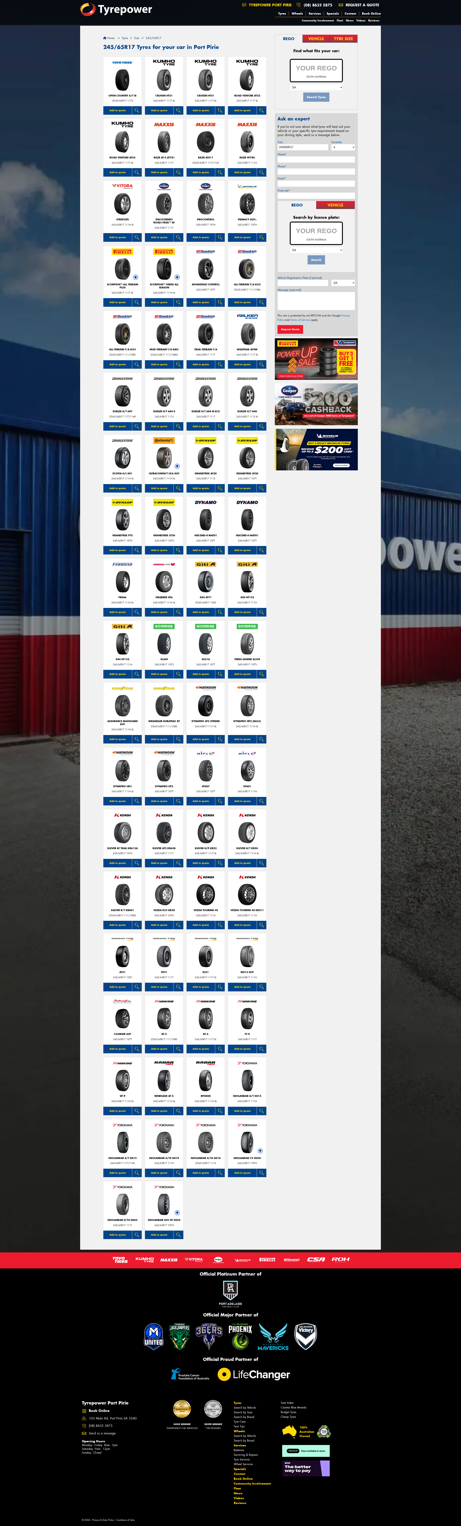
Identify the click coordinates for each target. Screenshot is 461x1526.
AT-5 (164, 1034)
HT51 (164, 972)
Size (280, 142)
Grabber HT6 (164, 597)
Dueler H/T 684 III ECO (206, 411)
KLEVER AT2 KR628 (164, 848)
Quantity (336, 142)
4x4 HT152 (247, 597)
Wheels (297, 13)
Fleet (340, 20)
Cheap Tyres (288, 1417)
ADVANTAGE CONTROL (206, 284)
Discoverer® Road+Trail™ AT (164, 221)
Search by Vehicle (245, 1408)
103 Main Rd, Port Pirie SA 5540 (113, 1418)
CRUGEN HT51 (164, 95)
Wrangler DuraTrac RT (164, 721)
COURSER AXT (122, 1034)
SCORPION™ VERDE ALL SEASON (164, 286)
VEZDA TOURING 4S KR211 (247, 910)
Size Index (287, 1403)
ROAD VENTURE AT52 (247, 95)
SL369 (164, 659)
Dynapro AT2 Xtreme (206, 721)
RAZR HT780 (247, 157)
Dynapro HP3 (122, 786)
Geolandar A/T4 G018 (164, 1158)
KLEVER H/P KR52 (206, 848)
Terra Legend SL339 (247, 659)
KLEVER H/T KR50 (247, 848)
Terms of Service (300, 320)
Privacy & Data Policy (103, 1519)
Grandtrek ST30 (164, 535)
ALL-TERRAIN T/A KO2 (247, 284)
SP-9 (122, 1096)
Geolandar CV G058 (247, 1158)
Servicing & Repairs (246, 1455)
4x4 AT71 (206, 597)
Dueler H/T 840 (247, 411)
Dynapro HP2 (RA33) (247, 721)
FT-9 (247, 1034)
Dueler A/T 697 (122, 411)
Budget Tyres (288, 1412)
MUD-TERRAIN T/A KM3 (164, 349)
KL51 (206, 972)
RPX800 (206, 1096)
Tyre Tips (239, 1426)
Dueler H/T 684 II (164, 411)
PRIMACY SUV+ (247, 219)
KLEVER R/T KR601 (122, 910)
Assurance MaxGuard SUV (122, 723)
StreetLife (122, 219)
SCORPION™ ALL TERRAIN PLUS (122, 286)
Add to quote (117, 110)
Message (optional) (289, 290)
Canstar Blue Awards (293, 1407)
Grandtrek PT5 (122, 535)
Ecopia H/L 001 (122, 473)
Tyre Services (242, 1459)
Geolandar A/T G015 (247, 1096)
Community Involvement (318, 20)
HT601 (247, 786)
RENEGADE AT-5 (164, 1096)
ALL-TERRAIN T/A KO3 (122, 349)
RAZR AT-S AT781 (164, 157)
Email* (282, 178)
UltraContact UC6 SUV (164, 473)
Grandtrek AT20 (206, 473)
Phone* (282, 166)
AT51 (122, 972)
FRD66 (122, 597)
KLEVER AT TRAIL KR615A (122, 848)
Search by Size (243, 1412)
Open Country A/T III (122, 95)
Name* (282, 154)
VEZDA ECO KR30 (164, 910)
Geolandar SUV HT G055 (164, 1220)
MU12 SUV (247, 972)
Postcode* (284, 190)
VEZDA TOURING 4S (206, 910)
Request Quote (290, 329)
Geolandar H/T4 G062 (122, 1220)
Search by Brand (244, 1417)
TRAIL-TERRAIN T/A (205, 349)
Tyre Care (240, 1422)
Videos (360, 20)
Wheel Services (243, 1464)
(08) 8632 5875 (318, 5)
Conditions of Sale (125, 1519)
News (349, 20)
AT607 (206, 786)
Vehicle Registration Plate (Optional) (300, 278)
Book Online (371, 13)
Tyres (282, 13)
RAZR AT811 (205, 157)
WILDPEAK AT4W (247, 349)
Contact (350, 13)
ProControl (205, 219)
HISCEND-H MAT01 (205, 535)
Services (315, 13)
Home (110, 38)
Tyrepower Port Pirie (270, 5)
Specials (333, 13)
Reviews (373, 20)
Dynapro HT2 (164, 786)
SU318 (206, 659)
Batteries (239, 1450)
